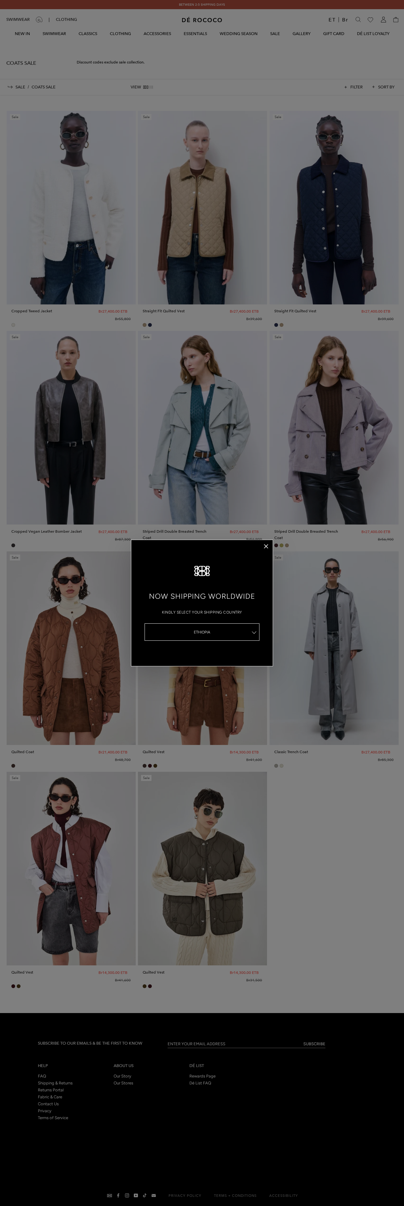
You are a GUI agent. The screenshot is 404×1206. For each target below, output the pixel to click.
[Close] (266, 546)
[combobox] (202, 632)
